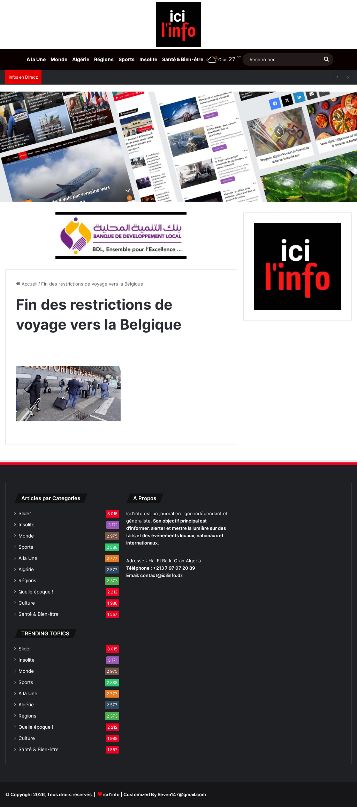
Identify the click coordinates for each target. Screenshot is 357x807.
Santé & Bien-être (182, 59)
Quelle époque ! (35, 592)
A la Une (36, 59)
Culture (26, 603)
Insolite (148, 59)
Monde (59, 59)
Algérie (80, 59)
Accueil (28, 284)
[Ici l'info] (178, 24)
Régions (104, 59)
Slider (24, 513)
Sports (127, 59)
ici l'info (111, 794)
